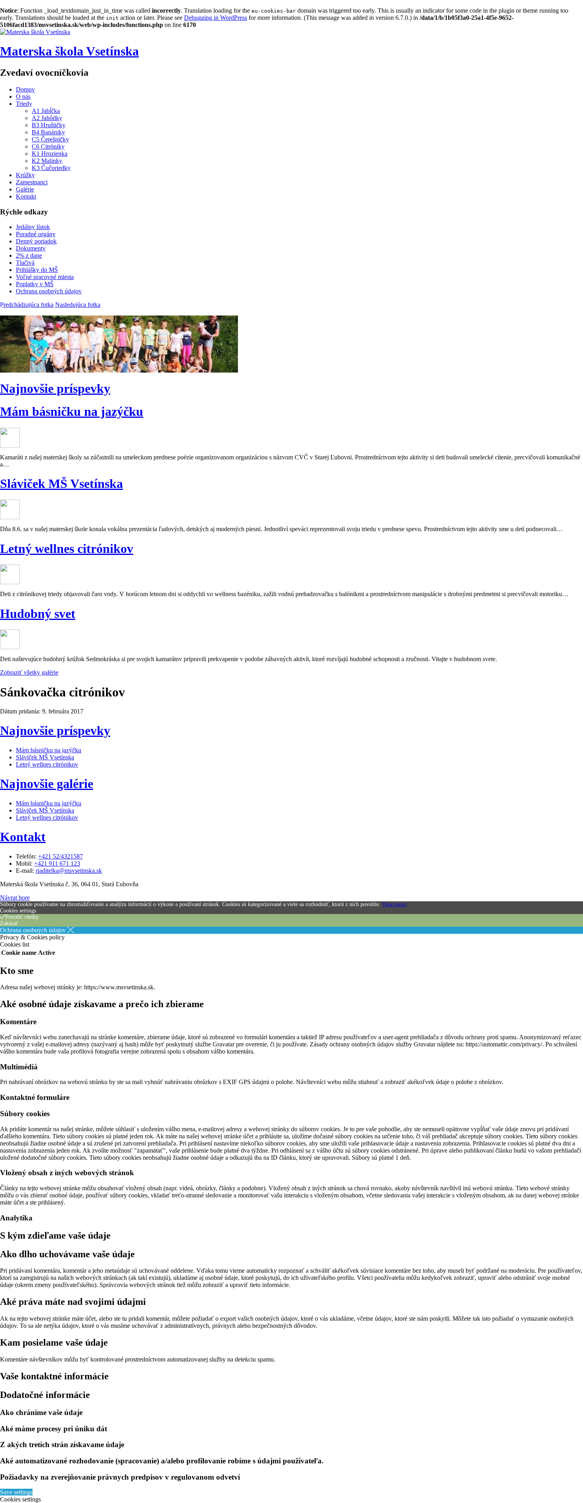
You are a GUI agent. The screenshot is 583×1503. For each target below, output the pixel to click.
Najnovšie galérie (46, 783)
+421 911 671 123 (57, 863)
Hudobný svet (37, 613)
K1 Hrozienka (49, 153)
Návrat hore (15, 897)
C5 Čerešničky (50, 139)
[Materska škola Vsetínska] (35, 32)
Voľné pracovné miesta (45, 276)
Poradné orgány (36, 234)
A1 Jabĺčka (46, 110)
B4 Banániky (48, 132)
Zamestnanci (32, 182)
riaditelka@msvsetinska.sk (69, 870)
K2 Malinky (47, 160)
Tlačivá (25, 262)
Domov (25, 89)
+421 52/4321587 (60, 856)
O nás (23, 96)
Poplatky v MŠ (35, 284)
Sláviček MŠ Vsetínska (61, 483)
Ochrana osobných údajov (49, 291)
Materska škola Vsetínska (69, 51)
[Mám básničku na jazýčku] (10, 445)
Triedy (24, 103)
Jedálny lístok (33, 227)
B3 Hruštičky (48, 125)
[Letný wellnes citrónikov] (10, 582)
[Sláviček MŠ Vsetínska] (10, 517)
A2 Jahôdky (47, 118)
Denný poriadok (36, 241)
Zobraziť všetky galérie (29, 672)
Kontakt (26, 196)
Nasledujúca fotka (77, 304)
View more (394, 904)
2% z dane (29, 255)
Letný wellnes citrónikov (66, 548)
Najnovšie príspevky (55, 388)
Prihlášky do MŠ (37, 269)
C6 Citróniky (48, 146)
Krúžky (25, 175)
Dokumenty (31, 248)
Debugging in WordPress (215, 17)
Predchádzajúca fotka (27, 304)
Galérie (25, 189)
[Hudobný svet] (10, 647)
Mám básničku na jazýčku (71, 411)
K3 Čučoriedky (51, 167)
